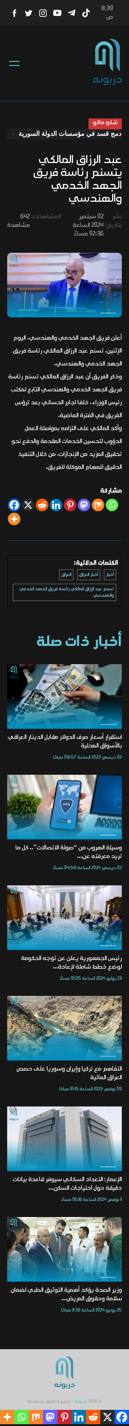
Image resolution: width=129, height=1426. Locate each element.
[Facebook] (14, 505)
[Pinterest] (70, 505)
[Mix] (98, 505)
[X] (28, 505)
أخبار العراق (88, 574)
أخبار (110, 574)
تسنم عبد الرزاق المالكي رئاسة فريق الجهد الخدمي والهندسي (66, 592)
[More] (14, 519)
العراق (66, 574)
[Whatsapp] (112, 505)
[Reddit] (42, 505)
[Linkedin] (56, 505)
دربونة (81, 1401)
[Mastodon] (84, 505)
